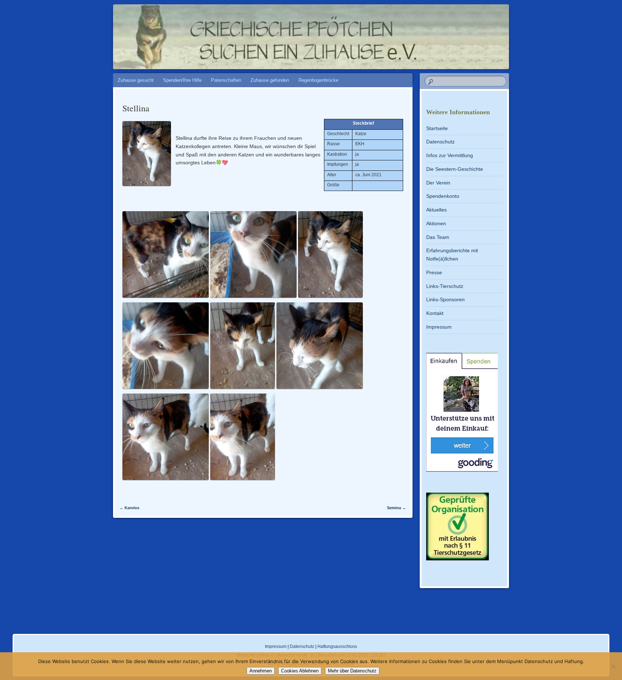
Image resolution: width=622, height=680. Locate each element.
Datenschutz (440, 142)
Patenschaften (226, 80)
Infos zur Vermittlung (449, 155)
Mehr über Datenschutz (352, 671)
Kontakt (434, 313)
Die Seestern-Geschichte (454, 169)
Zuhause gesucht (136, 80)
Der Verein (438, 183)
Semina (396, 508)
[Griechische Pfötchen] (361, 33)
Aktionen (436, 223)
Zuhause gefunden (270, 80)
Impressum (439, 327)
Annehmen (260, 671)
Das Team (437, 237)
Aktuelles (436, 210)
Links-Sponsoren (445, 299)
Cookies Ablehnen (300, 671)
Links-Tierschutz (444, 286)
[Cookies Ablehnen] (613, 666)
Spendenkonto (442, 196)
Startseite (437, 128)
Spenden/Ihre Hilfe (182, 80)
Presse (434, 272)
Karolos (129, 508)
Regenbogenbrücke (318, 80)
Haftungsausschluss (337, 646)
